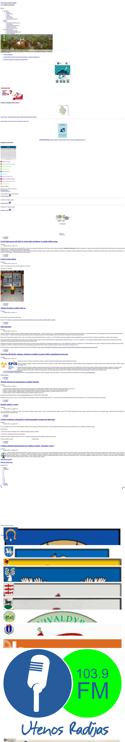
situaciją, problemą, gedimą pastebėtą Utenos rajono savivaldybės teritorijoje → (62, 139)
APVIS (68, 337)
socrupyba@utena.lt (25, 395)
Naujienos (5, 20)
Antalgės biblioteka (5, 183)
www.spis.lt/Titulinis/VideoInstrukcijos (13, 371)
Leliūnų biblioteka (9, 24)
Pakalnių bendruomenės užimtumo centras (13, 31)
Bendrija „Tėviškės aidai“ (10, 33)
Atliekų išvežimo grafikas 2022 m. (13, 308)
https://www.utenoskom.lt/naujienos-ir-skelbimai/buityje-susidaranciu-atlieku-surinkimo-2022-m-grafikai (31, 319)
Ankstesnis (5, 469)
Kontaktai (8, 12)
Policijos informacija (7, 462)
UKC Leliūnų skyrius (6, 166)
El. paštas (5, 238)
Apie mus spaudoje (9, 17)
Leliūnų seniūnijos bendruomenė (12, 30)
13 (4, 482)
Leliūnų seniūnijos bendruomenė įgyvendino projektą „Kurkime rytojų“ (27, 446)
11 (4, 479)
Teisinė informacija (9, 13)
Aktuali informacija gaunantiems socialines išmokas (20, 382)
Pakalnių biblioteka (5, 171)
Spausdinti (5, 237)
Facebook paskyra (5, 191)
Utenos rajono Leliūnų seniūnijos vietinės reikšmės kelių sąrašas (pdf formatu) (19, 117)
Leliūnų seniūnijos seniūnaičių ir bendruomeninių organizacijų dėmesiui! (28, 419)
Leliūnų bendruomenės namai (8, 181)
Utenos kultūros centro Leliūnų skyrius (13, 22)
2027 (14, 158)
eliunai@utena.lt (4, 190)
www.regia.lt (62, 223)
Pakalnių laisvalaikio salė (7, 176)
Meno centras (4, 174)
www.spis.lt (20, 364)
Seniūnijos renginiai (5, 161)
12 (4, 480)
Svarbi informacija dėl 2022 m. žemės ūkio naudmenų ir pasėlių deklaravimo (29, 241)
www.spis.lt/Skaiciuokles (89, 372)
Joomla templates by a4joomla (7, 535)
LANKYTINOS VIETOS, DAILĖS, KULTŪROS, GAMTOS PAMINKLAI (21, 57)
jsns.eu (11, 525)
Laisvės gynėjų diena (8, 259)
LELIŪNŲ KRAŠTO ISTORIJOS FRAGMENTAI (15, 59)
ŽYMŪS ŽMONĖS (8, 54)
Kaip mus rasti (8, 16)
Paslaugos (8, 14)
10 (4, 478)
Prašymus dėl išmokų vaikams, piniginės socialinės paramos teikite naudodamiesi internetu (34, 354)
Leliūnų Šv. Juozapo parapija (11, 26)
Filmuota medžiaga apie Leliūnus (12, 18)
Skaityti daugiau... (5, 375)
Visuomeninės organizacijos (8, 29)
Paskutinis (5, 484)
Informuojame (6, 327)
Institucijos (5, 21)
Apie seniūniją (5, 11)
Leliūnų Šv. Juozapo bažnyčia (8, 179)
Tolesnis (5, 483)
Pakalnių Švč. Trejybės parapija (11, 28)
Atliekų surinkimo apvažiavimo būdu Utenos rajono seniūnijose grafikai (15, 121)
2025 (3, 158)
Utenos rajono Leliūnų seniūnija (8, 2)
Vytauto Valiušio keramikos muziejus (12, 25)
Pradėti (5, 467)
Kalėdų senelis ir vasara (9, 404)
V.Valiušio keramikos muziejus (8, 164)
